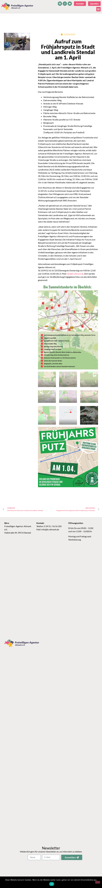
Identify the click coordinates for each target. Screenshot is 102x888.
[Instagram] (65, 3)
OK (51, 884)
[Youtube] (70, 3)
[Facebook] (60, 3)
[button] (98, 9)
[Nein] (97, 882)
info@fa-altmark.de (50, 529)
